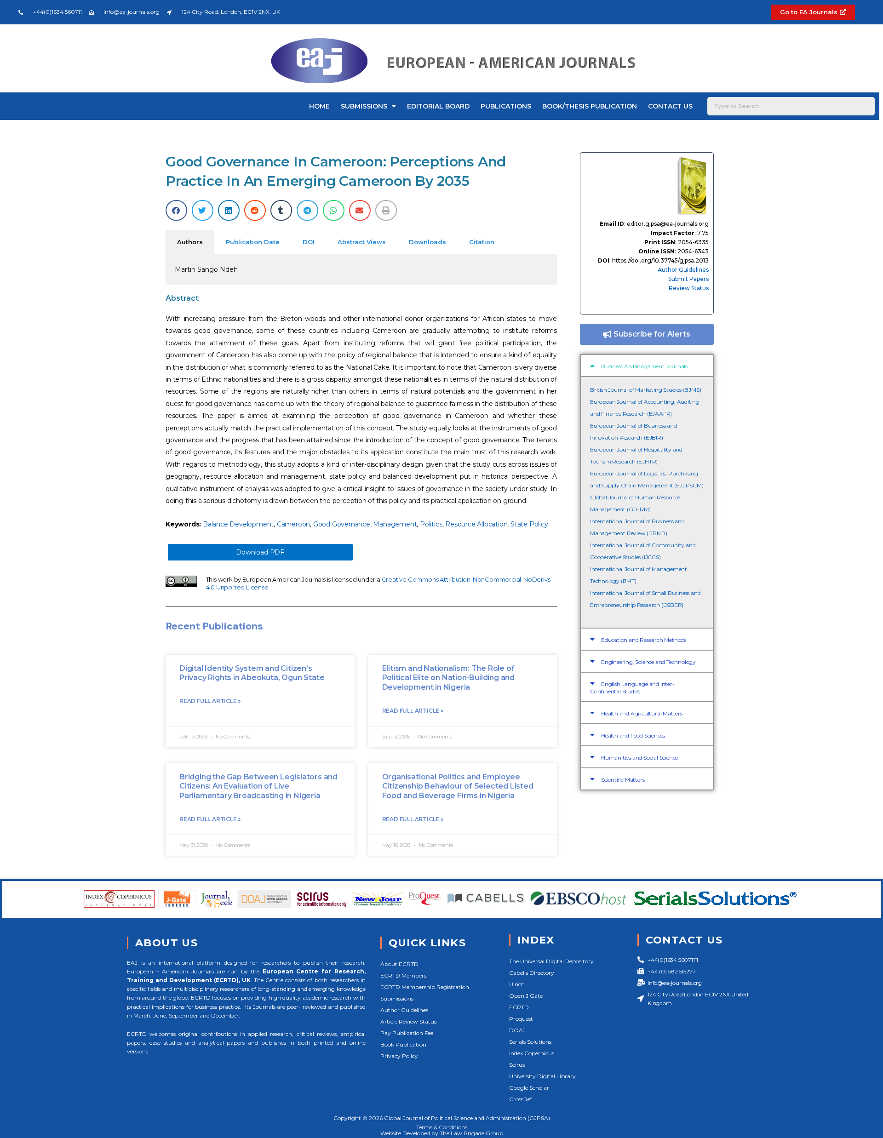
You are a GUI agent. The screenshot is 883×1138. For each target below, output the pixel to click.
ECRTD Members (403, 975)
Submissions (364, 106)
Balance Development (238, 524)
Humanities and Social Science (639, 757)
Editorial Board (438, 106)
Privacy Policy (399, 1055)
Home (319, 106)
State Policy (529, 524)
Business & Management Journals (644, 366)
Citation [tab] (481, 242)
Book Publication (403, 1044)
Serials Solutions (530, 1041)
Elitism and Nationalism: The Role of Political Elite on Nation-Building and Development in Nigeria (448, 678)
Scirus (517, 1064)
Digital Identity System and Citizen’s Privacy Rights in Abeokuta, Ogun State (251, 673)
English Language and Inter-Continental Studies (632, 688)
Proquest (521, 1018)
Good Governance (341, 524)
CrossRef (520, 1099)
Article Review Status (408, 1021)
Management (395, 524)
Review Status (689, 288)
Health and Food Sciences (633, 735)
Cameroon (293, 524)
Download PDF (260, 552)
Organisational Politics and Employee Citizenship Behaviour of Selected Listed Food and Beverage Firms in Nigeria (457, 786)
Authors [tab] (190, 242)
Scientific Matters (622, 779)
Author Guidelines (683, 269)
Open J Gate (526, 995)
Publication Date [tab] (253, 242)
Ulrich (517, 984)
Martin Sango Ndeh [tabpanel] (206, 269)
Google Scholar (529, 1087)
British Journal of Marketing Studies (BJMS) (645, 389)
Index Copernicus (531, 1053)
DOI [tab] (309, 242)
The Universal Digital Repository (551, 961)
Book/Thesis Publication (589, 106)
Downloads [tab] (427, 242)
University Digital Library (542, 1076)
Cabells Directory (531, 972)
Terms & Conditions (441, 1127)
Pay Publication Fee (406, 1032)
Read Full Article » (210, 701)
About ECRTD (399, 964)
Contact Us (670, 106)
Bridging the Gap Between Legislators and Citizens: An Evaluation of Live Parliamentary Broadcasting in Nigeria (258, 786)
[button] (176, 210)
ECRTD (519, 1007)
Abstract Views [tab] (362, 242)
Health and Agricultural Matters (641, 713)
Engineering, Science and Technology (648, 661)
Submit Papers (688, 278)
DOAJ (517, 1030)
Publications (506, 106)
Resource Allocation (476, 524)
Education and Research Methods (643, 639)
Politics (431, 524)
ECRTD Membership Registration (424, 987)
